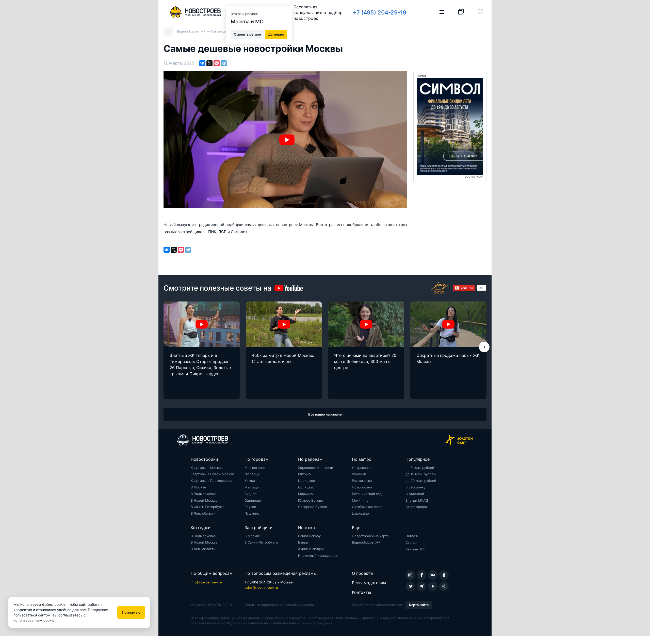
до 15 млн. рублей (420, 474)
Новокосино (362, 487)
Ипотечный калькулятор (318, 555)
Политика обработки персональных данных (280, 605)
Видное (251, 494)
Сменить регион (247, 34)
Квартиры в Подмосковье (211, 481)
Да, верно (276, 34)
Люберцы (252, 474)
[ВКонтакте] (202, 63)
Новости (412, 536)
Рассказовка (362, 481)
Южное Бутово (310, 500)
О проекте (362, 573)
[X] (209, 63)
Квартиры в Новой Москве (212, 474)
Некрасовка (361, 468)
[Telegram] (224, 63)
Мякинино (360, 500)
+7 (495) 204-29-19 (379, 12)
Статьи (411, 542)
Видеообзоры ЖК (366, 542)
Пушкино (252, 513)
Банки (303, 542)
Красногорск (255, 468)
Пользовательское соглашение (377, 605)
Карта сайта (419, 605)
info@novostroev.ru (206, 582)
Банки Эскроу (309, 536)
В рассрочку (415, 487)
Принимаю (131, 612)
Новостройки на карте (370, 536)
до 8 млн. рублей (419, 468)
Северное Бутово (312, 507)
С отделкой (414, 494)
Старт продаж (417, 507)
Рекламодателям (369, 582)
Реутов (250, 507)
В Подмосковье (203, 494)
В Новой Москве (204, 500)
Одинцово (253, 500)
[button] (484, 347)
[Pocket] (217, 63)
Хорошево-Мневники (315, 468)
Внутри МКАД (416, 500)
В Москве (198, 487)
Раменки (359, 474)
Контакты (361, 592)
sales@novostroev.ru (261, 587)
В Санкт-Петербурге (207, 507)
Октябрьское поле (367, 507)
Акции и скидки (311, 549)
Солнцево (306, 487)
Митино (304, 474)
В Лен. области (203, 513)
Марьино (305, 494)
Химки (250, 481)
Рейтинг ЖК (415, 549)
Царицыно (306, 481)
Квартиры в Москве (207, 468)
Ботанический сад (367, 494)
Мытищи (252, 487)
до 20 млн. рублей (420, 481)
